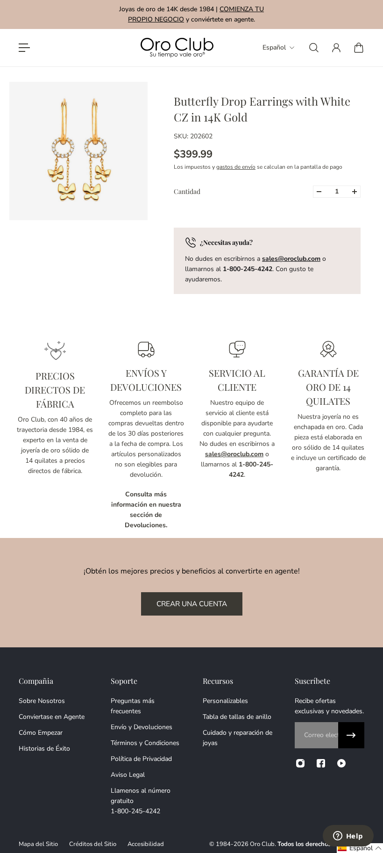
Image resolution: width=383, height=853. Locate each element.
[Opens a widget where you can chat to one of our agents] (348, 836)
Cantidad (187, 191)
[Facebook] (321, 763)
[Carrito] (359, 47)
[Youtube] (341, 763)
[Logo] (177, 48)
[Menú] (24, 48)
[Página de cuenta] (336, 47)
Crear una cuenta (191, 604)
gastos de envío (235, 167)
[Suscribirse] (351, 735)
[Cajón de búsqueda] (314, 47)
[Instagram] (300, 763)
